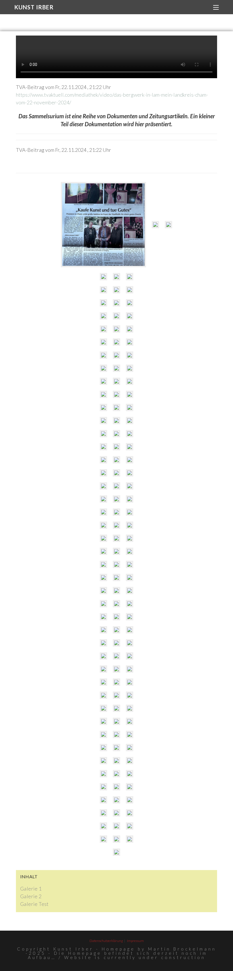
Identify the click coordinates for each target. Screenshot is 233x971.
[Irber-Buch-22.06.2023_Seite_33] (116, 773)
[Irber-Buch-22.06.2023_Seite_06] (116, 656)
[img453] (103, 420)
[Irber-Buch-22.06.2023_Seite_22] (129, 721)
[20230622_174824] (116, 433)
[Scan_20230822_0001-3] (116, 355)
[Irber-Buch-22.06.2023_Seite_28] (116, 760)
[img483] (103, 616)
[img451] (116, 459)
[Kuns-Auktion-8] (103, 303)
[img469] (103, 577)
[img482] (129, 603)
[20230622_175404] (129, 446)
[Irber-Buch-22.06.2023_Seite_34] (129, 773)
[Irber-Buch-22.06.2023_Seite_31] (103, 773)
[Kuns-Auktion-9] (116, 303)
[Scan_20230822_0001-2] (116, 342)
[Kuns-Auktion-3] (116, 276)
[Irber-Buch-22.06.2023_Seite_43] (116, 826)
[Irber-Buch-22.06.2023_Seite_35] (103, 786)
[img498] (103, 381)
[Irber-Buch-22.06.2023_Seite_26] (129, 747)
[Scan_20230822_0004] (116, 368)
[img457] (116, 512)
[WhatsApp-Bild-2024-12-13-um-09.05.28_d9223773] (103, 224)
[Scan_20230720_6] (129, 459)
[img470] (103, 564)
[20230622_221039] (129, 381)
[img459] (103, 525)
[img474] (103, 538)
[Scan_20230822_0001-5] (103, 355)
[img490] (129, 629)
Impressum (135, 941)
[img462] (129, 525)
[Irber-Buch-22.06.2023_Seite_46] (129, 826)
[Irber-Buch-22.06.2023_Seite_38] (129, 786)
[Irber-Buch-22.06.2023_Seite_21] (116, 721)
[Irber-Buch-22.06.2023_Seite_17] (103, 708)
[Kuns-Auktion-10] (129, 303)
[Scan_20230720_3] (129, 420)
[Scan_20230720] (116, 603)
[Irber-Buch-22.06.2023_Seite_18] (116, 708)
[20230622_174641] (116, 446)
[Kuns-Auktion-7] (116, 289)
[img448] (103, 473)
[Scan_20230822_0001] (129, 342)
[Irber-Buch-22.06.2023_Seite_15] (116, 695)
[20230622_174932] (103, 499)
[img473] (129, 577)
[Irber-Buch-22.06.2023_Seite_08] (103, 669)
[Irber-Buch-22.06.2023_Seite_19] (129, 708)
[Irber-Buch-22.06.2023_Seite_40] (129, 800)
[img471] (103, 590)
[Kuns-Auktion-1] (168, 224)
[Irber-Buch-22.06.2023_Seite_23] (103, 734)
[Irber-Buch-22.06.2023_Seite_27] (103, 747)
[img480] (103, 603)
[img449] (103, 459)
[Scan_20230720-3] (116, 525)
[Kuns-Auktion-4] (129, 276)
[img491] (103, 551)
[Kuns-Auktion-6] (103, 289)
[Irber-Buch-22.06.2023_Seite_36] (116, 786)
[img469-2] (129, 551)
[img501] (116, 394)
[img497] (103, 394)
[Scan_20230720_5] (129, 839)
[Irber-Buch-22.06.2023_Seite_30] (103, 760)
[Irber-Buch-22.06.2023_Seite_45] (116, 839)
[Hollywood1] (129, 473)
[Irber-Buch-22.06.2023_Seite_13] (129, 682)
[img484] (129, 616)
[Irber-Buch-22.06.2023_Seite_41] (116, 800)
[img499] (116, 381)
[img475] (129, 590)
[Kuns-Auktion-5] (103, 276)
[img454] (129, 499)
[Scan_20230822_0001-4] (129, 355)
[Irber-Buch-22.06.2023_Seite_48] (103, 826)
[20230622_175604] (129, 407)
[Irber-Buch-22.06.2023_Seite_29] (116, 747)
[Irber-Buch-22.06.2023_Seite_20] (103, 721)
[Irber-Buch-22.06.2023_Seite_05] (103, 656)
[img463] (103, 368)
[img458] (116, 499)
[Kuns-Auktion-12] (116, 316)
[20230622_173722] (103, 433)
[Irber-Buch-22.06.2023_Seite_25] (129, 734)
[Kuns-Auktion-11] (103, 316)
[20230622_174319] (103, 407)
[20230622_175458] (116, 407)
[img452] (116, 473)
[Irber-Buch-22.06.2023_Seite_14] (103, 695)
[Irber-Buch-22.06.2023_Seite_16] (129, 695)
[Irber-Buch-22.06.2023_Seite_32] (129, 760)
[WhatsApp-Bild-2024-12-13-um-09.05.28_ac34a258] (155, 224)
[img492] (116, 564)
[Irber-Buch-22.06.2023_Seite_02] (129, 643)
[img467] (116, 551)
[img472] (116, 420)
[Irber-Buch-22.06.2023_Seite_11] (103, 682)
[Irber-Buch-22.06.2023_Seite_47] (116, 813)
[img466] (129, 538)
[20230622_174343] (129, 394)
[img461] (116, 538)
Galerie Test (34, 904)
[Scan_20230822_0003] (103, 329)
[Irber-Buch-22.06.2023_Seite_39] (103, 800)
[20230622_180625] (103, 446)
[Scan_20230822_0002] (129, 316)
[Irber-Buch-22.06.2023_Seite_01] (116, 643)
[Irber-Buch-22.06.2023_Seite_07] (129, 656)
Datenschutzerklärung (106, 941)
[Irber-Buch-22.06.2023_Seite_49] (103, 839)
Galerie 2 (31, 896)
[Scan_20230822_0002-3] (129, 329)
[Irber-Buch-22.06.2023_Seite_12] (116, 682)
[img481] (116, 590)
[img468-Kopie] (129, 368)
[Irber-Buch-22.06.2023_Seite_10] (129, 669)
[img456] (103, 512)
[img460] (129, 512)
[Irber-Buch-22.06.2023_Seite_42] (103, 813)
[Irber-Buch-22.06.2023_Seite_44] (129, 813)
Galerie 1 (31, 888)
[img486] (103, 629)
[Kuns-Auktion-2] (129, 289)
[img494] (116, 629)
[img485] (116, 616)
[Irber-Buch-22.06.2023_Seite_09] (116, 669)
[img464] (129, 564)
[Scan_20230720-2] (116, 852)
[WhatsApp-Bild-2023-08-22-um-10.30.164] (103, 342)
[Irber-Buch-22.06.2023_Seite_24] (116, 734)
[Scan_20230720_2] (116, 577)
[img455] (129, 486)
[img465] (129, 433)
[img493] (103, 643)
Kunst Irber (34, 7)
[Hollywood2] (103, 486)
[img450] (116, 486)
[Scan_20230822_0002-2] (116, 329)
